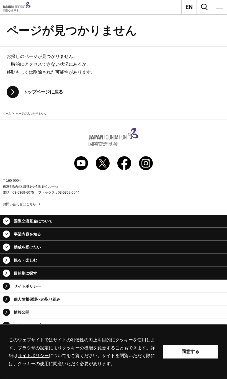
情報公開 (21, 312)
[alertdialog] (113, 352)
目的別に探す (25, 273)
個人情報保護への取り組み (37, 299)
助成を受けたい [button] (27, 247)
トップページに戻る (43, 91)
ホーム (7, 113)
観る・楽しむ (25, 260)
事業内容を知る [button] (27, 234)
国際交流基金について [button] (33, 221)
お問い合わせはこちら (19, 204)
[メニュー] (219, 7)
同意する (190, 351)
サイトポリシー (27, 286)
